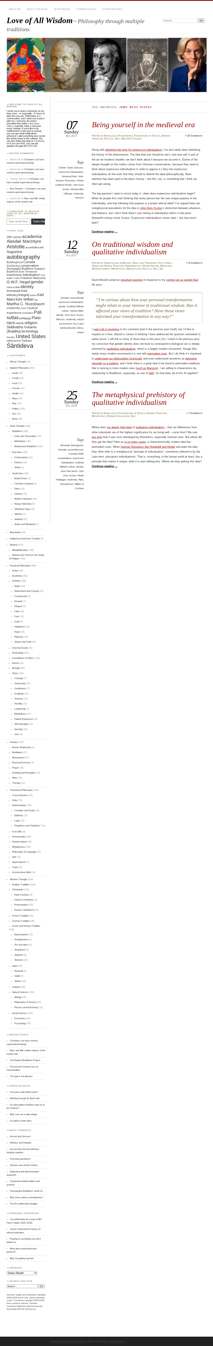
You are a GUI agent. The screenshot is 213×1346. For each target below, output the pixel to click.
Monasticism (134, 268)
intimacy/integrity (18, 295)
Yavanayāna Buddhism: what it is (26, 1191)
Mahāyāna (166, 265)
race (11, 322)
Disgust (18, 606)
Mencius (60, 319)
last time (97, 437)
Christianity (17, 889)
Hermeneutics (133, 265)
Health (15, 393)
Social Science (19, 1013)
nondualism (27, 313)
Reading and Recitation (23, 772)
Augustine (14, 252)
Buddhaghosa (15, 262)
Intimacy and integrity (20, 1142)
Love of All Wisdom (40, 20)
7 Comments (195, 413)
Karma (15, 663)
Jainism (18, 494)
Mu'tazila (18, 971)
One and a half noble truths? (24, 1092)
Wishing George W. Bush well (24, 1098)
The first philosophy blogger (24, 1203)
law (36, 300)
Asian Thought (17, 426)
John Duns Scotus (151, 208)
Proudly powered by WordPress (69, 1341)
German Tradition (156, 413)
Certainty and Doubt (24, 810)
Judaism (16, 987)
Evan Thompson (28, 271)
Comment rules (86, 9)
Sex (161, 268)
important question (132, 279)
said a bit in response (106, 329)
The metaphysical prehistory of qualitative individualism (138, 398)
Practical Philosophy (20, 565)
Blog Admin (15, 532)
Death (15, 373)
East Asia (16, 452)
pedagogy (25, 318)
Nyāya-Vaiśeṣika (22, 504)
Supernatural (18, 862)
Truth (14, 867)
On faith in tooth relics (21, 1121)
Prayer (15, 767)
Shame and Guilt (22, 642)
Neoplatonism (21, 939)
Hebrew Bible (76, 311)
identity (59, 315)
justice (33, 295)
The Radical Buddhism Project (25, 1060)
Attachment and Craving (26, 591)
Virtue (15, 673)
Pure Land (78, 323)
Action (15, 570)
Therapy (16, 783)
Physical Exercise (21, 762)
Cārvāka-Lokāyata (23, 483)
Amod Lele (110, 135)
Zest (16, 734)
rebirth (19, 323)
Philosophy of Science (25, 1002)
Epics (17, 488)
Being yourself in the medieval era (143, 124)
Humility (18, 703)
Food (14, 383)
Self (117, 138)
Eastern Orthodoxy (24, 899)
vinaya (80, 332)
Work (14, 419)
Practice (14, 742)
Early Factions (21, 894)
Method (13, 545)
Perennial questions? (20, 1159)
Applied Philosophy (19, 368)
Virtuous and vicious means (24, 1165)
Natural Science (20, 992)
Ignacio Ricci (117, 1341)
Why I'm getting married (21, 1258)
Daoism (18, 462)
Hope (17, 632)
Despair (18, 601)
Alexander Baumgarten (71, 445)
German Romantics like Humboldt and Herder (148, 446)
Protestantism (21, 904)
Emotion (16, 581)
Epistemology (19, 805)
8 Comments (195, 262)
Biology (127, 262)
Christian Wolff (76, 454)
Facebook (39, 141)
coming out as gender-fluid (182, 279)
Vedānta (18, 519)
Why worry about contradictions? (26, 1197)
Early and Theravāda (144, 262)
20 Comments (194, 135)
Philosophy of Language (24, 852)
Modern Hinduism (23, 499)
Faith (161, 262)
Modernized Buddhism (25, 446)
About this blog (37, 9)
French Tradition (20, 915)
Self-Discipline (21, 724)
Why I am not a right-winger (23, 1114)
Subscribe (39, 221)
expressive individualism (71, 172)
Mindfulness (20, 714)
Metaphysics (118, 268)
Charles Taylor (65, 167)
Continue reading (105, 231)
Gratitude (19, 693)
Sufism (17, 981)
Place (15, 398)
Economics (20, 1018)
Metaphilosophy (101, 268)
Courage (18, 678)
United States (31, 336)
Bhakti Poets (20, 478)
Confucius (13, 265)
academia (32, 236)
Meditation (17, 752)
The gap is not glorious (21, 1076)
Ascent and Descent (20, 1136)
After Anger (62, 9)
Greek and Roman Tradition (108, 265)
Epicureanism (21, 934)
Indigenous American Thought (25, 538)
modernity (78, 193)
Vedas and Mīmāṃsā (25, 524)
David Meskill (76, 298)
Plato (80, 479)
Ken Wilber (25, 299)
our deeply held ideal (119, 427)
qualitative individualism (121, 348)
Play (14, 403)
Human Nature (150, 265)
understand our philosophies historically (118, 358)
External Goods (20, 648)
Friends (16, 388)
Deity (14, 800)
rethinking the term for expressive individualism (133, 149)
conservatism (29, 265)
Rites (14, 777)
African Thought (18, 361)
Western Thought (131, 138)
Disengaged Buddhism (20, 268)
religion (31, 322)
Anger (17, 586)
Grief (16, 621)
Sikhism (18, 514)
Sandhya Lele (111, 262)
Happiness (19, 626)
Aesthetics (17, 576)
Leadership (20, 709)
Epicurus (78, 167)
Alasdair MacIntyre (24, 241)
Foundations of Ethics (147, 135)
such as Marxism (146, 368)
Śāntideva (20, 345)
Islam (14, 966)
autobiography (23, 257)
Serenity (18, 729)
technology (29, 331)
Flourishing (126, 135)
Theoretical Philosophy (21, 790)
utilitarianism (14, 340)
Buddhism (17, 431)
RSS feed (32, 146)
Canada (29, 262)
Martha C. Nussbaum (26, 304)
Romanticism (66, 484)
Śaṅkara (27, 340)
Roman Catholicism (118, 416)
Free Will (16, 831)
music (23, 308)
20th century (14, 237)
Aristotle (65, 298)
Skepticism (19, 949)
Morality (16, 668)
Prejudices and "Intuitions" (27, 825)
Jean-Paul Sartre (69, 471)
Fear (16, 616)
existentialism (64, 458)
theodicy (11, 337)
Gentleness (20, 688)
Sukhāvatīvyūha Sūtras (71, 328)
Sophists (18, 955)
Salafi (17, 976)
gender (62, 306)
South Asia (17, 473)
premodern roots (157, 353)
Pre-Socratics (21, 944)
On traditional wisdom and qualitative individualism (132, 248)
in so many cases (135, 441)
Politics (109, 138)
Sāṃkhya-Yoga (22, 509)
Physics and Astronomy (26, 1007)
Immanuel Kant (69, 176)
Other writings (112, 9)
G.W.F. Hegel (18, 282)
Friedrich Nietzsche (33, 278)
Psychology (20, 1023)
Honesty (18, 698)
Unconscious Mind (21, 872)
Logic (17, 820)
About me (15, 9)
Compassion (20, 596)
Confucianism (21, 457)
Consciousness (20, 795)
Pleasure (18, 637)
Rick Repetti (16, 188)
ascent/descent (75, 449)
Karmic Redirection (21, 747)
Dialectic (18, 815)
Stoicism (18, 960)
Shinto (17, 467)
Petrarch (79, 198)
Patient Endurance (23, 719)
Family (168, 262)
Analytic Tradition (20, 884)
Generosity (20, 683)
